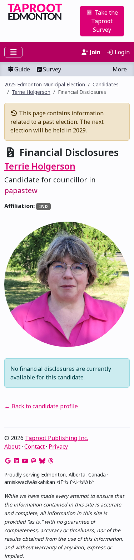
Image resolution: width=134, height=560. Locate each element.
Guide (22, 69)
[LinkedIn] (16, 461)
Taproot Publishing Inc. (56, 438)
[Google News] (7, 461)
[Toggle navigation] (13, 52)
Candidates (106, 84)
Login (121, 52)
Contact (34, 446)
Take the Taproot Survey (104, 21)
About (12, 446)
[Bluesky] (42, 461)
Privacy (58, 446)
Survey (52, 69)
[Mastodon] (33, 461)
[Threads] (50, 461)
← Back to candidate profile (41, 406)
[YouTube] (25, 461)
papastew (21, 190)
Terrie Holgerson (31, 92)
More (120, 69)
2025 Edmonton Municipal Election (44, 84)
